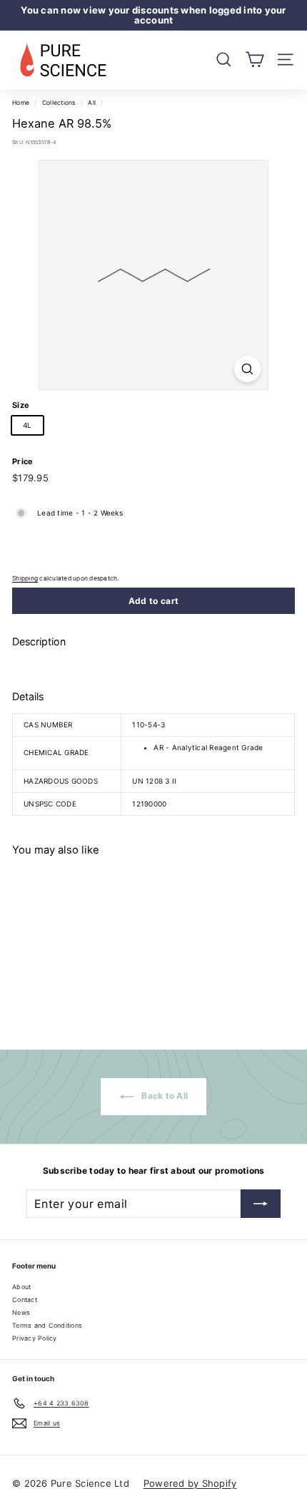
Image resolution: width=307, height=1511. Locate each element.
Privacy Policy (34, 1338)
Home (20, 102)
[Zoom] (247, 369)
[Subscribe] (261, 1203)
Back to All (163, 1096)
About (21, 1287)
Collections (59, 102)
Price (22, 461)
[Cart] (254, 60)
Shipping (25, 578)
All (92, 102)
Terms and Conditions (47, 1325)
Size (20, 405)
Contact (24, 1299)
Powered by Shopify (190, 1483)
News (21, 1312)
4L (27, 425)
